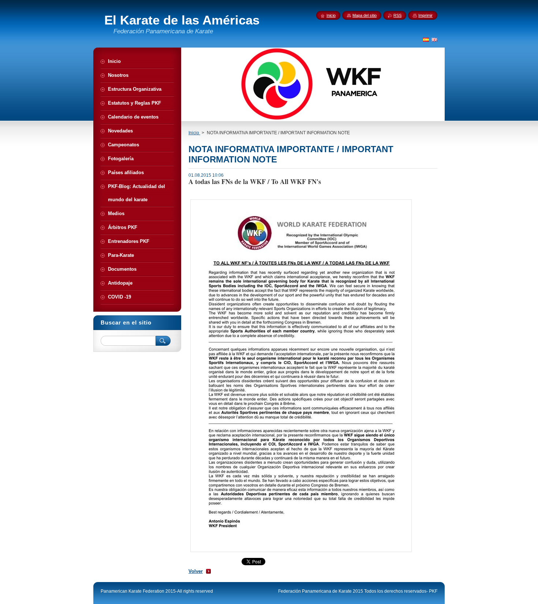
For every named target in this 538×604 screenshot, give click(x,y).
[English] (434, 39)
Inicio (194, 133)
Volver (195, 571)
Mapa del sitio (364, 15)
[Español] (426, 39)
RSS (397, 15)
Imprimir (425, 15)
